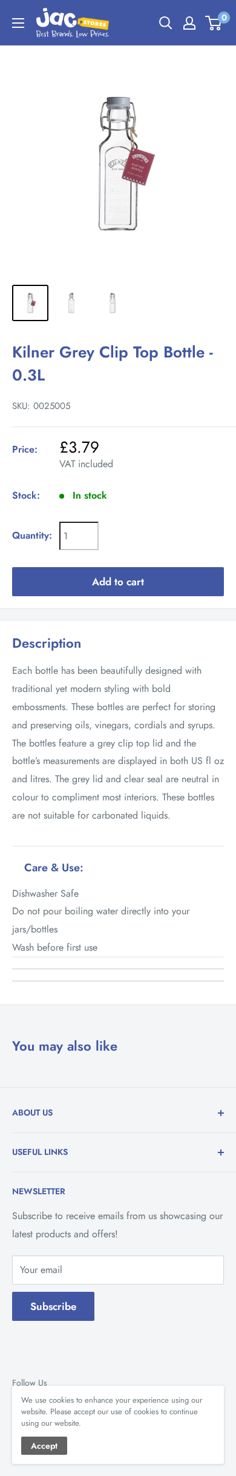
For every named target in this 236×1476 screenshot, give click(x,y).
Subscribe (53, 1306)
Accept (44, 1446)
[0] (213, 23)
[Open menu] (18, 23)
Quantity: (32, 535)
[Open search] (165, 23)
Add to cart (118, 581)
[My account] (189, 23)
